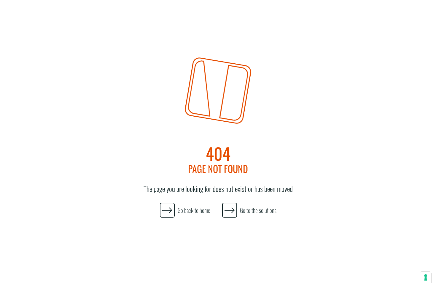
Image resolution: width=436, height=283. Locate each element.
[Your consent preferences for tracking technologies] (425, 277)
